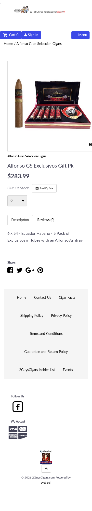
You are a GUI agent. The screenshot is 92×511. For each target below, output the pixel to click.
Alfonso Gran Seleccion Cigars (39, 44)
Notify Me (46, 188)
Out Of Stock (18, 188)
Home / (10, 44)
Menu (82, 35)
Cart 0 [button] (12, 35)
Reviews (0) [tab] (45, 220)
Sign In (32, 35)
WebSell (46, 482)
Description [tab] (20, 220)
